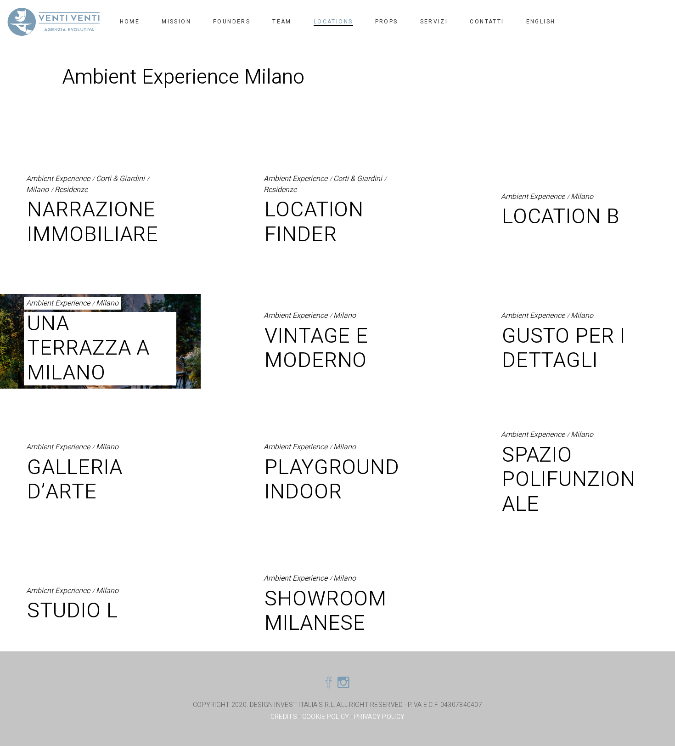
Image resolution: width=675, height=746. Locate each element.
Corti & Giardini (120, 179)
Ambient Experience (58, 179)
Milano (37, 190)
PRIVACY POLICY (379, 717)
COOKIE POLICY (325, 717)
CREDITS (284, 717)
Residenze (71, 190)
